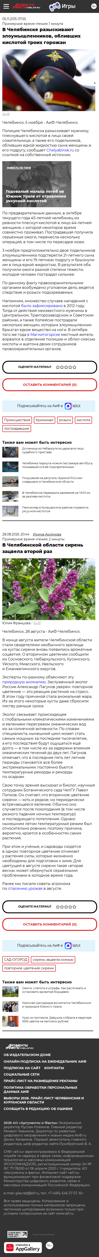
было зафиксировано (42, 306)
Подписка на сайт (22, 1068)
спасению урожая (25, 888)
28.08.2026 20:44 (15, 534)
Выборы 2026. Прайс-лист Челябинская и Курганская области (44, 1100)
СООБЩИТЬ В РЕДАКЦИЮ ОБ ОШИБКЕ (38, 1109)
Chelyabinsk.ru (60, 150)
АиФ (6, 114)
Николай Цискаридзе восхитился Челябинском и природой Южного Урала (56, 1004)
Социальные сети (22, 1074)
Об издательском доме (27, 1055)
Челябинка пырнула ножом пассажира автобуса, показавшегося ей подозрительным (57, 465)
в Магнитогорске (43, 334)
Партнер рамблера (43, 1234)
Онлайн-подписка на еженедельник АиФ (45, 1061)
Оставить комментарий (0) (50, 385)
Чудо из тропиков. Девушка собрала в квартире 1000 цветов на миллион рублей (56, 1019)
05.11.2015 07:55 (14, 19)
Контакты (54, 1068)
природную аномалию (24, 682)
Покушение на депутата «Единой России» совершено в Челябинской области (52, 479)
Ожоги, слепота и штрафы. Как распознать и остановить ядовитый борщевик (54, 990)
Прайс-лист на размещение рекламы (40, 1081)
